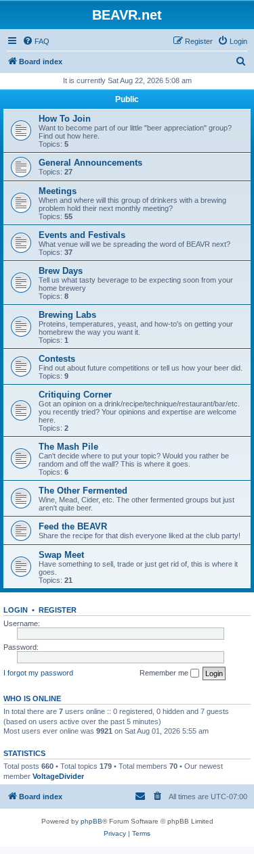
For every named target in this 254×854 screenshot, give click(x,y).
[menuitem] (35, 41)
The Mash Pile (68, 447)
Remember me (165, 673)
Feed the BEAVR (73, 526)
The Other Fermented (83, 490)
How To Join (65, 119)
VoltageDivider (58, 776)
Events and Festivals (82, 235)
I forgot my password (38, 673)
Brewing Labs (67, 315)
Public (127, 99)
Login (15, 610)
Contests (57, 359)
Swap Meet (61, 555)
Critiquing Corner (75, 394)
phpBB (91, 821)
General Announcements (90, 163)
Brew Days (61, 271)
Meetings (58, 191)
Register (58, 610)
